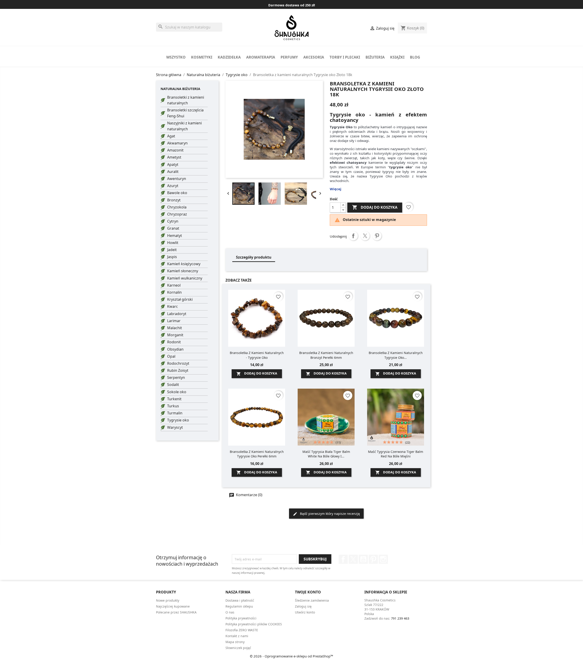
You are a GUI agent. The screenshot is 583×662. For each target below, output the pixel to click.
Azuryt (172, 185)
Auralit (173, 171)
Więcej (335, 189)
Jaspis (172, 256)
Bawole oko (177, 192)
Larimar (174, 320)
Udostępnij (353, 235)
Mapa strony (235, 642)
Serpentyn (176, 377)
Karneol (174, 285)
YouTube (363, 559)
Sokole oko (176, 391)
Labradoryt (176, 313)
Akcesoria (313, 57)
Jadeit (172, 249)
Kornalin (174, 292)
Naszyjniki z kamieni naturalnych (184, 126)
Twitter (353, 559)
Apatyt (172, 164)
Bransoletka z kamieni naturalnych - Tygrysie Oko (257, 355)
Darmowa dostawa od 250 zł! (291, 5)
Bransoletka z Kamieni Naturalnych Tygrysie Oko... (396, 355)
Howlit (172, 242)
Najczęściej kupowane (173, 606)
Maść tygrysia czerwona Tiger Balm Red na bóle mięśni (395, 453)
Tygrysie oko (178, 420)
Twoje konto (308, 592)
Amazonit (175, 150)
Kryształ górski (180, 299)
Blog (415, 57)
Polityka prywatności (240, 618)
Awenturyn (176, 178)
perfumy (289, 57)
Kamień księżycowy (183, 263)
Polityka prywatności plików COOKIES (253, 624)
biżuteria (375, 57)
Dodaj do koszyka (374, 207)
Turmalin (174, 413)
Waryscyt (175, 427)
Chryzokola (177, 207)
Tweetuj (365, 235)
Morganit (175, 334)
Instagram (383, 559)
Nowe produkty (167, 600)
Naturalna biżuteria (180, 88)
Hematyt (174, 235)
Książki (397, 57)
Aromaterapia (260, 57)
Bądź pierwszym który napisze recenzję (329, 513)
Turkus (173, 405)
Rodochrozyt (178, 363)
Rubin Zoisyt (177, 370)
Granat (173, 228)
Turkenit (174, 398)
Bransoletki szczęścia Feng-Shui (185, 113)
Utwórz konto (305, 612)
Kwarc (172, 306)
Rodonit (174, 341)
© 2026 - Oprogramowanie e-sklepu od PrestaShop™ (291, 656)
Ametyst (174, 157)
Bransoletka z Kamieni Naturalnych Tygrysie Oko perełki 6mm (257, 453)
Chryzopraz (177, 214)
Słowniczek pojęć (238, 648)
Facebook (343, 559)
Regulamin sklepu (239, 606)
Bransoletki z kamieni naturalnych (185, 100)
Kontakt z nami (236, 636)
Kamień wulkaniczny (184, 278)
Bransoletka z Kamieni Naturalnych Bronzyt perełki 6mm (326, 355)
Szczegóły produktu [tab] (253, 257)
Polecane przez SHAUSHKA (176, 612)
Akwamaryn (177, 143)
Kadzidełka (229, 57)
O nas (229, 612)
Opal (171, 356)
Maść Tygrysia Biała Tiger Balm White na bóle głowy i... (326, 453)
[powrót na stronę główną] (291, 27)
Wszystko (176, 57)
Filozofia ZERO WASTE (241, 630)
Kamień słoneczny (182, 270)
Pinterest (376, 235)
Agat (171, 136)
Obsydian (175, 349)
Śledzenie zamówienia (312, 600)
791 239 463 (400, 618)
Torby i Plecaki (345, 57)
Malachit (174, 327)
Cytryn (172, 221)
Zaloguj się (303, 606)
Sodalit (173, 384)
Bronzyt (174, 200)
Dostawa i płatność (239, 600)
